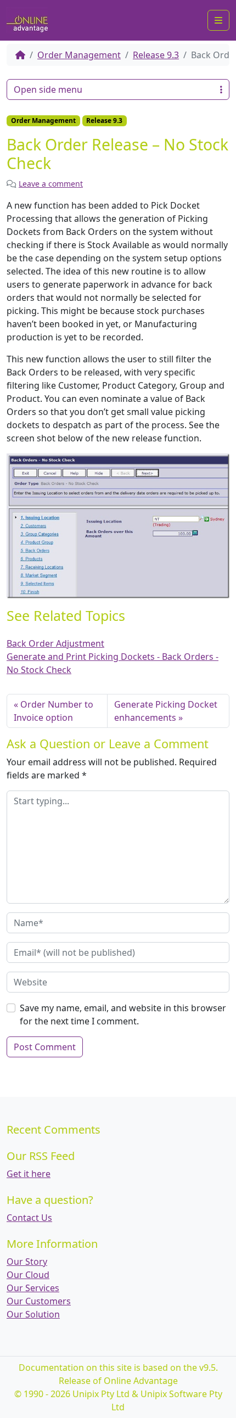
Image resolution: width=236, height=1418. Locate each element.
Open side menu (48, 89)
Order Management (79, 55)
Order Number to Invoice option (53, 711)
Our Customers (39, 1301)
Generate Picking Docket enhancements (165, 711)
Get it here (28, 1174)
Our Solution (33, 1314)
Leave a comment (51, 183)
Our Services (33, 1288)
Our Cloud (28, 1275)
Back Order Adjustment (55, 643)
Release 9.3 (156, 55)
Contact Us (29, 1218)
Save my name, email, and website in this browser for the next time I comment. (123, 1014)
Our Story (27, 1262)
